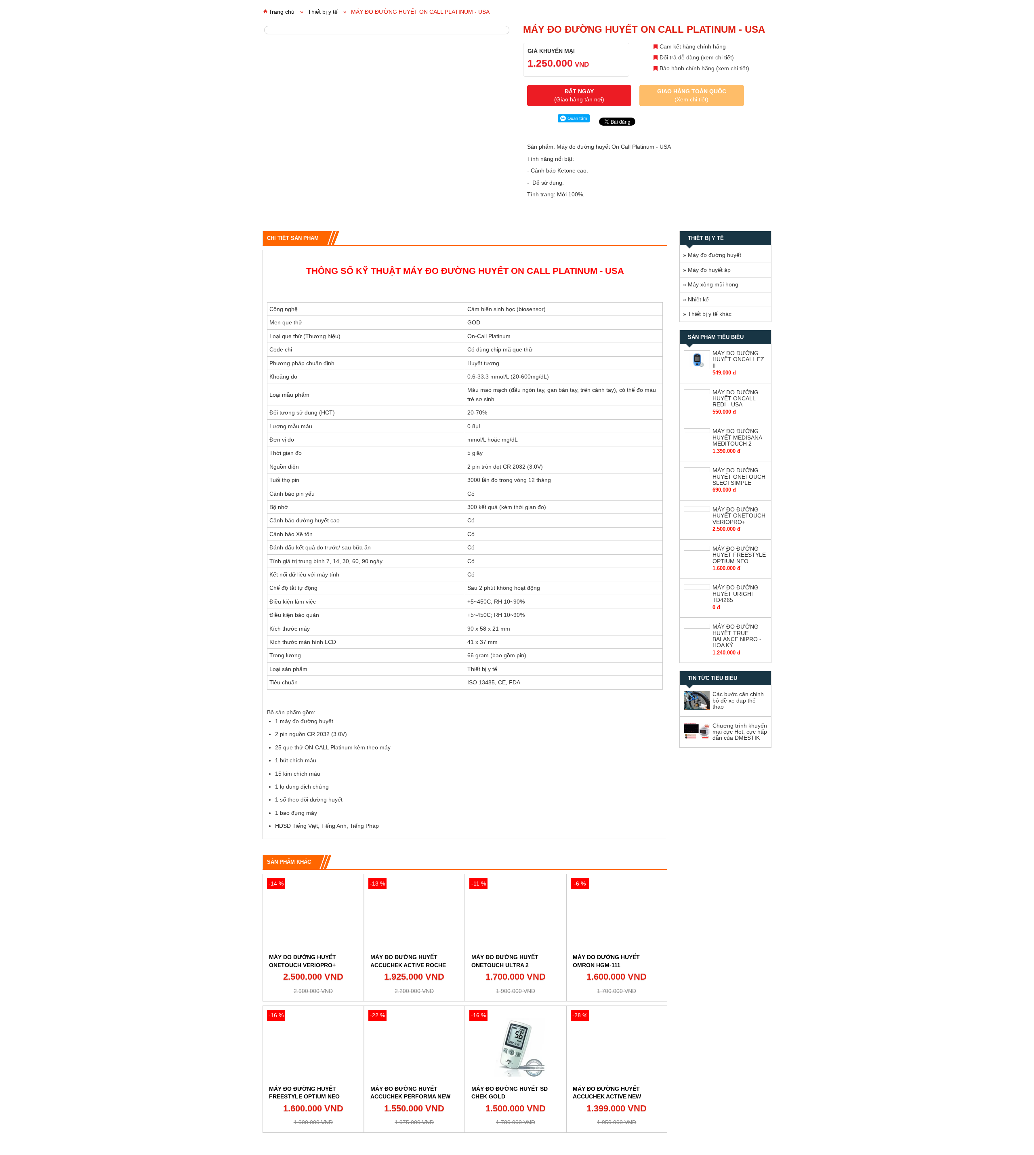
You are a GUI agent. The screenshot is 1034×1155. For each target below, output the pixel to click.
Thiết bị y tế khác (709, 314)
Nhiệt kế (698, 299)
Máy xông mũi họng (713, 284)
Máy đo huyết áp (709, 270)
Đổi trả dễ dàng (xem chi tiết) (697, 57)
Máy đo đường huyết (714, 255)
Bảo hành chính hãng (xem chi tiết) (704, 68)
